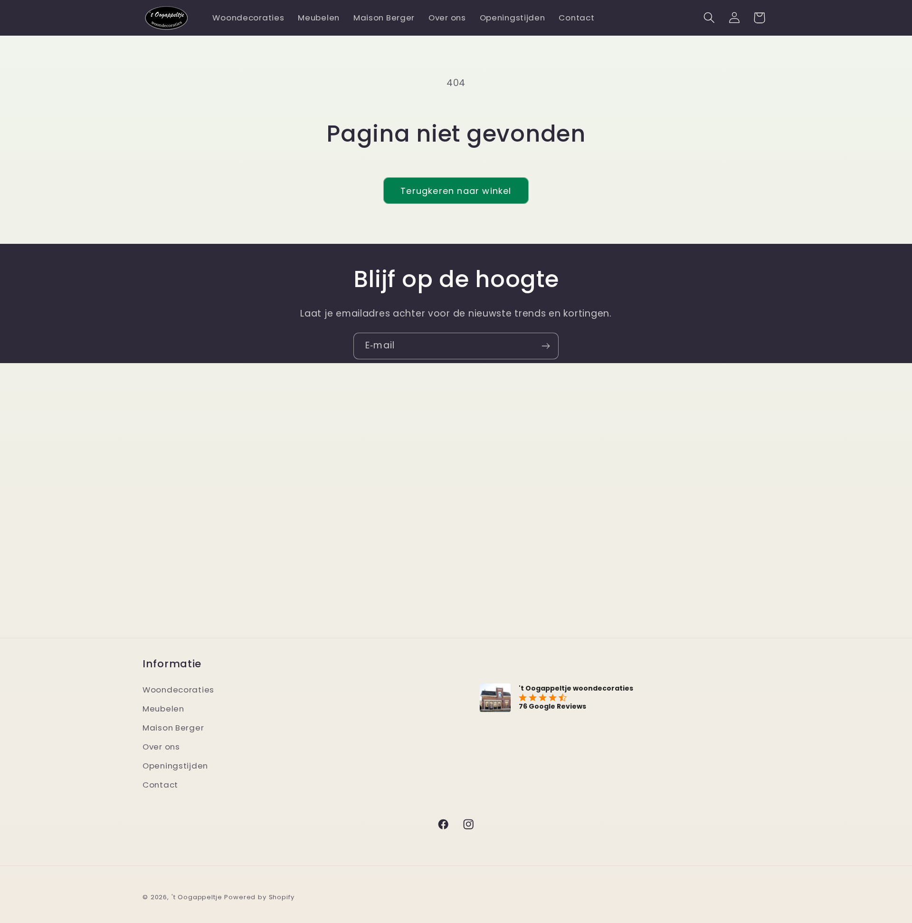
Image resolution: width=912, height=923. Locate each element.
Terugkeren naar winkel (455, 191)
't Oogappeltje (196, 897)
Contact (160, 784)
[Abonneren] (545, 346)
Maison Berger (173, 727)
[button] (709, 17)
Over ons (161, 746)
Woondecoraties (178, 689)
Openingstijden (175, 765)
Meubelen (163, 708)
